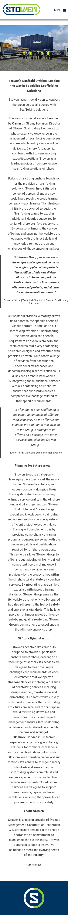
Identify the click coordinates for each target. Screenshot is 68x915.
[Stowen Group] (21, 9)
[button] (57, 10)
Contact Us (34, 865)
